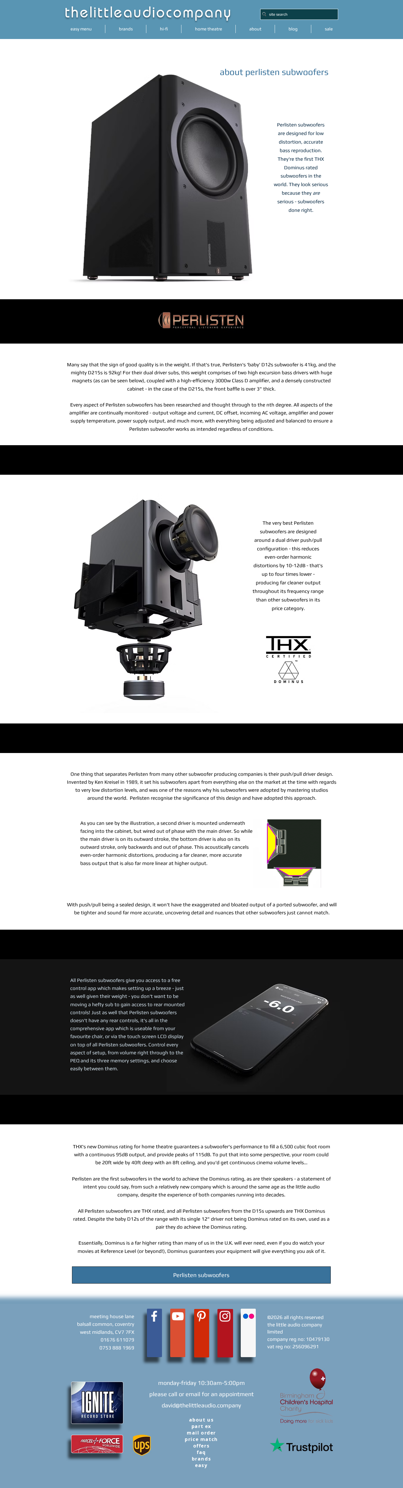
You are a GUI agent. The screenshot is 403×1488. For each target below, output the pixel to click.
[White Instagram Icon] (225, 1316)
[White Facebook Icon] (154, 1316)
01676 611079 (117, 1340)
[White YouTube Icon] (178, 1316)
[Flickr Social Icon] (248, 1316)
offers (201, 1446)
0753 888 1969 (116, 1348)
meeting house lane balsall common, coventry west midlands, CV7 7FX (105, 1324)
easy (201, 1465)
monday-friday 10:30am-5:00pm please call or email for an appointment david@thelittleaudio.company (201, 1394)
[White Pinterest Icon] (201, 1316)
